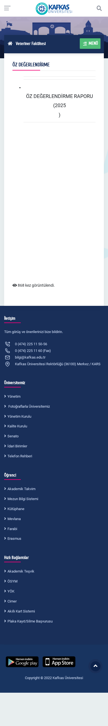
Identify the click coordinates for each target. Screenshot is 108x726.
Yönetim (13, 396)
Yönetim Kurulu (19, 416)
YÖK (10, 591)
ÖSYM (12, 581)
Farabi (12, 529)
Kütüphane (15, 509)
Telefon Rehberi (19, 456)
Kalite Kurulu (17, 426)
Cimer (12, 601)
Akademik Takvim (21, 489)
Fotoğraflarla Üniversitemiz (28, 406)
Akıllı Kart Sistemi (21, 611)
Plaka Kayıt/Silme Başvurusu (30, 621)
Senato (13, 436)
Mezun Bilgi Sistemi (22, 499)
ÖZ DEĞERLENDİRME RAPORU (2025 (59, 100)
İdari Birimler (17, 446)
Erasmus (14, 538)
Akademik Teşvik (20, 571)
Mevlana (14, 519)
